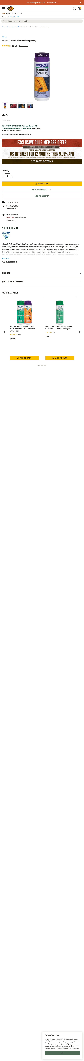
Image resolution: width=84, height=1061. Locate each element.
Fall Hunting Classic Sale (41, 3)
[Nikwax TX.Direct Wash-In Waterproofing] (5, 106)
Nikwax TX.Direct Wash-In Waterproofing (19, 40)
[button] (80, 2)
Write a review (23, 46)
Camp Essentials (19, 27)
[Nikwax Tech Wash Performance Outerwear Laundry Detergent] (60, 311)
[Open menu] (3, 8)
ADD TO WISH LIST (40, 190)
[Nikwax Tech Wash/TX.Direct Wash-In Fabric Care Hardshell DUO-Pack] (24, 311)
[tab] (38, 365)
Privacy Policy (62, 1048)
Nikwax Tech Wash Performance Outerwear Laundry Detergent (58, 327)
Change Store (10, 220)
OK (62, 1053)
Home (3, 27)
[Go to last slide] (4, 332)
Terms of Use (61, 1046)
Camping (9, 27)
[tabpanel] (24, 331)
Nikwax (4, 37)
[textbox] (7, 176)
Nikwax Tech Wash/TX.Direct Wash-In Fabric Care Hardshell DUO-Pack (22, 328)
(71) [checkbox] (55, 332)
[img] (79, 8)
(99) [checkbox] (19, 335)
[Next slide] (79, 332)
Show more (5, 258)
